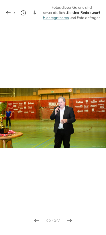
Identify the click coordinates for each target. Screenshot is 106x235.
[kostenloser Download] (35, 13)
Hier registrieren (56, 18)
